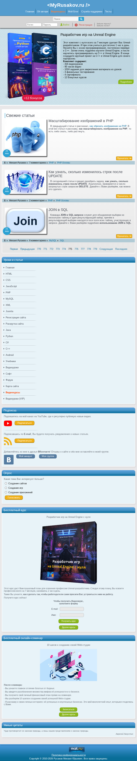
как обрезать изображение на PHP (108, 126)
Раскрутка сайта (15, 323)
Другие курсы (68, 627)
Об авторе (42, 11)
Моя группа (48, 456)
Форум (9, 380)
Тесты (108, 11)
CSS (8, 280)
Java (8, 330)
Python (9, 336)
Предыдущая (27, 249)
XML (8, 305)
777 (83, 249)
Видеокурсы (58, 11)
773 (58, 249)
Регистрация (85, 25)
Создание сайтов (17, 483)
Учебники (11, 361)
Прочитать (122, 158)
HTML (9, 273)
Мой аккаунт (25, 456)
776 (76, 249)
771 (45, 249)
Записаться (68, 709)
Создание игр (15, 488)
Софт (9, 373)
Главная (30, 11)
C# (7, 342)
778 (89, 249)
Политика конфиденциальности (69, 755)
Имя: (53, 615)
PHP (8, 292)
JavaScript (11, 286)
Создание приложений (20, 492)
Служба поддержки (91, 11)
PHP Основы (63, 162)
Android (10, 355)
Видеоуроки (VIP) (15, 398)
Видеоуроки (12, 367)
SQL (62, 240)
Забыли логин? (103, 26)
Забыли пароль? (104, 24)
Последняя (121, 249)
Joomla (9, 311)
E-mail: (54, 609)
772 (51, 249)
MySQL (10, 298)
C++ (8, 348)
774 (64, 249)
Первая (14, 249)
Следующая (106, 249)
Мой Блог (73, 11)
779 (95, 249)
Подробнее (126, 81)
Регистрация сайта (16, 317)
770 (39, 249)
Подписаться (24, 423)
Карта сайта (12, 386)
